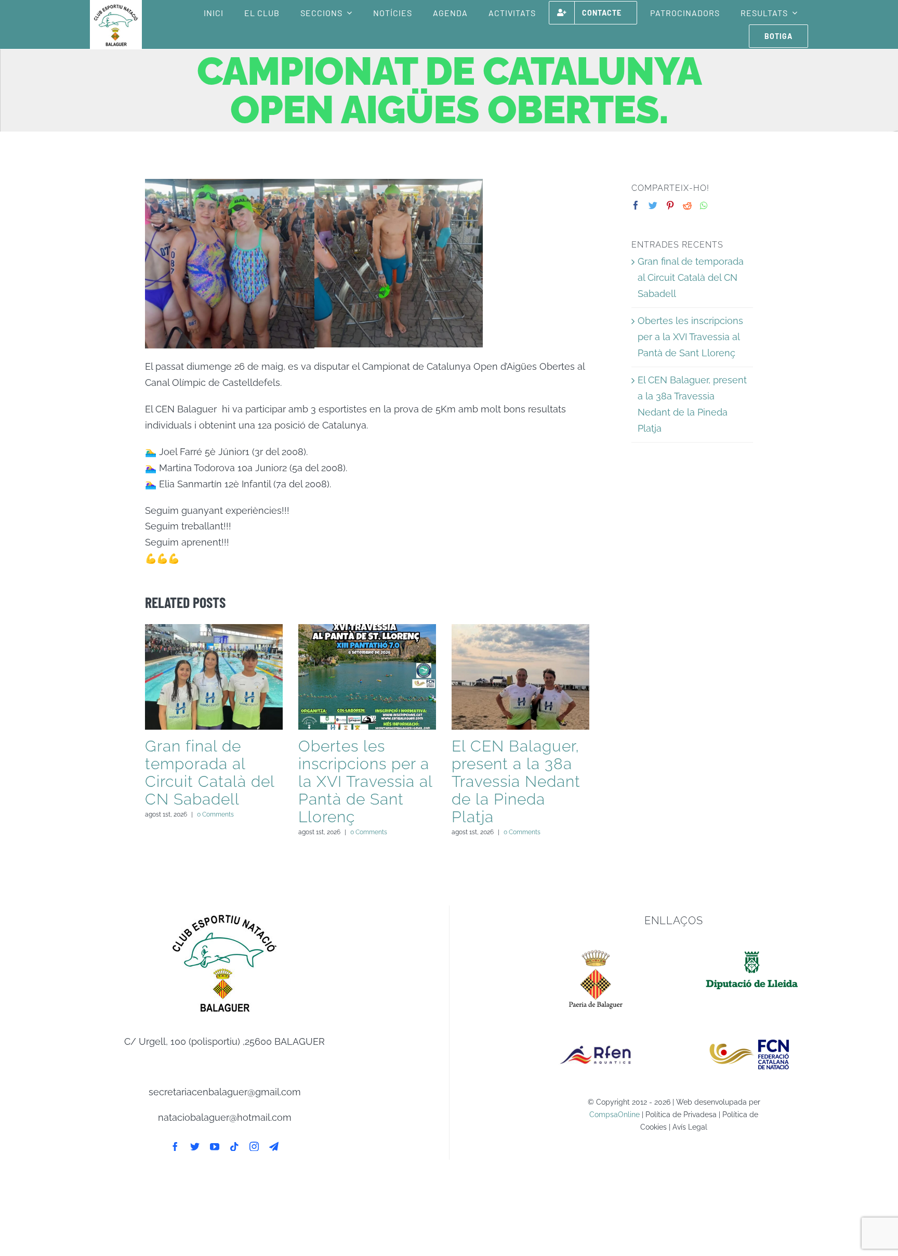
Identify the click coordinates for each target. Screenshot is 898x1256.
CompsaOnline (614, 1114)
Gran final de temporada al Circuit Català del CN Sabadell (209, 772)
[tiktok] (234, 1146)
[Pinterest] (670, 205)
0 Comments (215, 814)
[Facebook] (635, 205)
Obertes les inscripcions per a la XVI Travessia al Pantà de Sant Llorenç (365, 781)
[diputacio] (752, 948)
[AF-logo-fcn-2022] (752, 1033)
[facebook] (175, 1146)
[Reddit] (687, 205)
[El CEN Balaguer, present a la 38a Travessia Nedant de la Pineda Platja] (520, 677)
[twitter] (195, 1146)
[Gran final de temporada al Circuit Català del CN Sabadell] (214, 677)
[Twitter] (653, 205)
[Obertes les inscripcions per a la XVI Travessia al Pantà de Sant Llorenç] (367, 677)
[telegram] (274, 1146)
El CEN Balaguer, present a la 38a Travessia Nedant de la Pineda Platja (516, 781)
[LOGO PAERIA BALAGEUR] (596, 948)
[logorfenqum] (596, 1033)
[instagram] (254, 1146)
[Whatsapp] (704, 205)
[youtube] (214, 1146)
